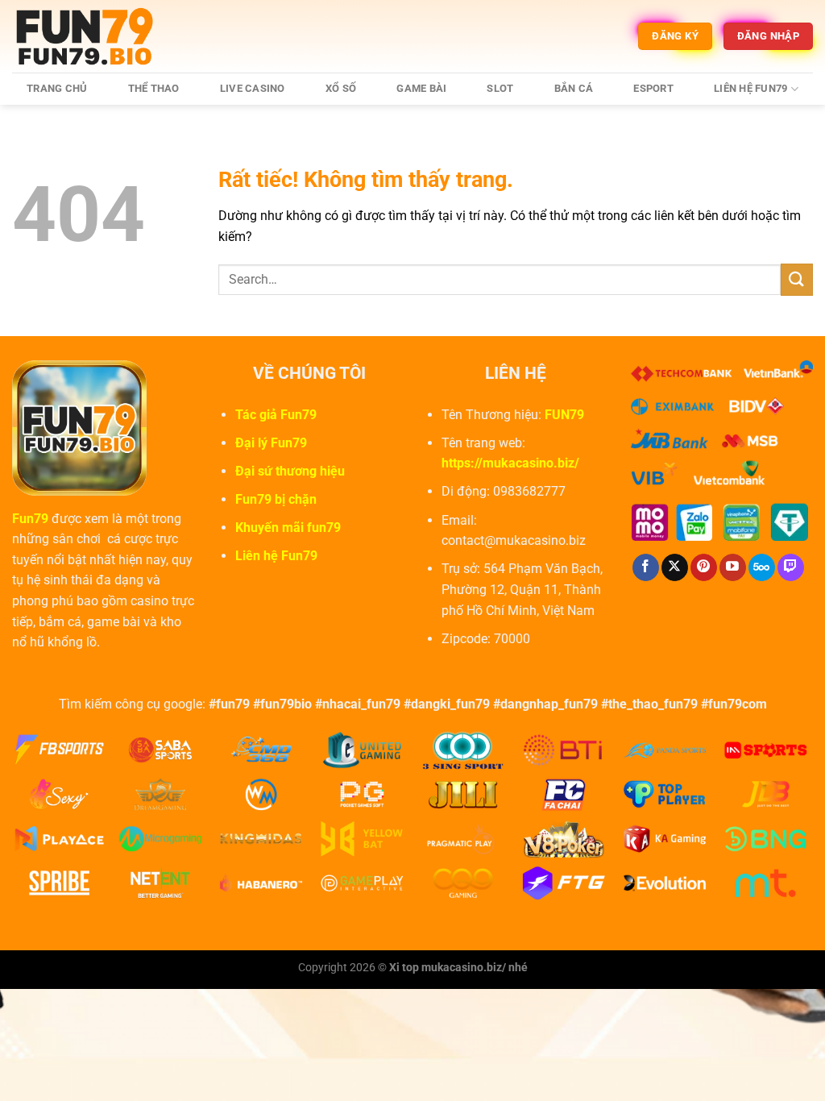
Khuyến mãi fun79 (288, 527)
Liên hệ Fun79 (750, 88)
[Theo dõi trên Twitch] (790, 567)
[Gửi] (797, 279)
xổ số (340, 88)
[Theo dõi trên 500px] (761, 567)
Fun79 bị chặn (276, 499)
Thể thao (154, 88)
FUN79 (564, 414)
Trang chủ (57, 88)
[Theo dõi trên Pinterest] (703, 567)
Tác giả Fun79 (276, 414)
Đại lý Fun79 (271, 443)
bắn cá (574, 88)
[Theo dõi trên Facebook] (645, 567)
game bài (421, 88)
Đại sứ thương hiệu (290, 471)
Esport (653, 88)
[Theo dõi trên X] (674, 567)
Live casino (252, 88)
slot (500, 88)
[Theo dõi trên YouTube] (732, 567)
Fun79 (30, 518)
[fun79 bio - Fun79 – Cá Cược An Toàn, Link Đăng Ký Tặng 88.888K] (92, 36)
